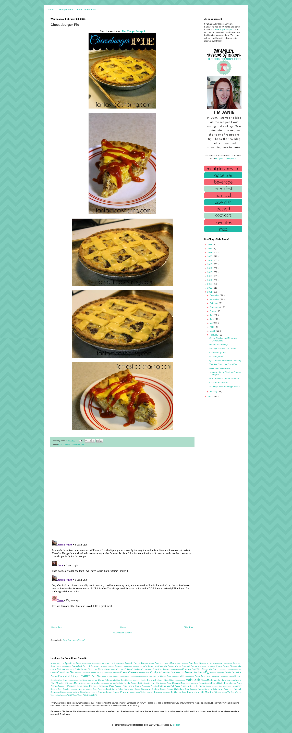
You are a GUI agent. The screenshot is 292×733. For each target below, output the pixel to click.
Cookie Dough (176, 669)
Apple (79, 663)
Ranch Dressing (225, 686)
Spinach (237, 689)
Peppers (72, 686)
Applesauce (87, 663)
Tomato (158, 692)
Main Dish (76, 445)
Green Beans (166, 676)
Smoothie (194, 689)
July (212, 315)
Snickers (208, 689)
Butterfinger (128, 666)
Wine (69, 695)
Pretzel (138, 686)
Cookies (187, 669)
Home (51, 9)
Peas (239, 683)
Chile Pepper (81, 669)
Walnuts (238, 692)
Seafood (156, 689)
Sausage (146, 689)
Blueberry (237, 663)
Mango (204, 680)
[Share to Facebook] (97, 441)
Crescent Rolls (143, 672)
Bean (173, 663)
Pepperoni (62, 686)
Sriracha (71, 692)
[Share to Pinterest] (101, 441)
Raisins (215, 686)
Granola (156, 676)
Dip (196, 672)
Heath (231, 676)
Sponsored (56, 692)
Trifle (180, 692)
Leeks (144, 680)
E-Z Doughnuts (216, 356)
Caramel (186, 666)
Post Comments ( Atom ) (74, 640)
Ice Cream (100, 680)
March (213, 331)
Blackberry (228, 663)
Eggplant (221, 672)
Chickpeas (70, 669)
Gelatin (116, 676)
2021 (210, 252)
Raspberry (236, 686)
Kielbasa (129, 680)
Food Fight (96, 676)
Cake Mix (163, 666)
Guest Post (200, 676)
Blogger (176, 725)
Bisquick (219, 663)
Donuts (201, 672)
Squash (64, 692)
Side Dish (184, 689)
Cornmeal (231, 669)
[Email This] (86, 441)
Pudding (154, 686)
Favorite (67, 445)
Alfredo (54, 663)
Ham (208, 676)
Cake (156, 666)
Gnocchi (134, 676)
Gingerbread (125, 676)
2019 (210, 260)
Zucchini (93, 695)
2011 (210, 292)
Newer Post (56, 627)
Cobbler (113, 669)
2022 (210, 248)
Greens (176, 676)
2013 (210, 284)
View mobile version (122, 633)
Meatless (230, 680)
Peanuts (228, 683)
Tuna (184, 692)
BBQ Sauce (165, 663)
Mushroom (105, 683)
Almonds (61, 663)
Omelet (147, 683)
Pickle (86, 686)
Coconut (120, 669)
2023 (210, 244)
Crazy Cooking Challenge (109, 672)
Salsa (121, 689)
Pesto (80, 686)
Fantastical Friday (68, 676)
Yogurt (85, 695)
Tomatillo (150, 692)
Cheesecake (235, 666)
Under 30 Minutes (204, 692)
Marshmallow (220, 680)
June (212, 319)
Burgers (119, 666)
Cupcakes (176, 672)
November (215, 299)
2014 (210, 280)
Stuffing (94, 692)
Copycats (207, 669)
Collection (136, 669)
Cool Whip (197, 669)
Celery (219, 666)
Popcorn (119, 686)
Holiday (237, 676)
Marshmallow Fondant (219, 368)
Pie (82, 445)
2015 (210, 276)
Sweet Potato (134, 692)
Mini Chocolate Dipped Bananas (224, 379)
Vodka (224, 692)
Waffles (231, 692)
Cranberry (93, 672)
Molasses (83, 683)
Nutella (127, 683)
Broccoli (87, 666)
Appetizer (70, 663)
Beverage (204, 663)
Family (228, 672)
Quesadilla (194, 686)
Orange (163, 683)
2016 (210, 272)
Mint (76, 683)
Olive (141, 683)
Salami (115, 689)
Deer (183, 672)
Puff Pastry (175, 686)
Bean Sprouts (182, 663)
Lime (166, 680)
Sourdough (229, 689)
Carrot (194, 666)
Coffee (128, 669)
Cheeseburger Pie (217, 352)
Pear (235, 683)
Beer (196, 663)
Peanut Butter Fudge (218, 344)
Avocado (129, 663)
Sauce (138, 689)
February (214, 335)
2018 (210, 264)
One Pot (155, 683)
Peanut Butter (217, 683)
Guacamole (190, 676)
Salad (108, 689)
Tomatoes (167, 692)
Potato (131, 686)
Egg (207, 672)
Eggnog (213, 672)
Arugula (110, 663)
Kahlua (117, 680)
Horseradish (74, 680)
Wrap (74, 695)
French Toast (107, 676)
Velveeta (218, 692)
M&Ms (172, 680)
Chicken (61, 669)
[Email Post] (80, 441)
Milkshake (69, 683)
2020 (210, 256)
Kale (122, 680)
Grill (182, 676)
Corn (215, 669)
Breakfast (77, 666)
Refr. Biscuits (64, 689)
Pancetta (195, 683)
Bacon (137, 663)
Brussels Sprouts (107, 666)
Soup (221, 689)
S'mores (101, 689)
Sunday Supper (105, 692)
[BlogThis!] (90, 441)
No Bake (120, 683)
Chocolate (104, 669)
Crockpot (155, 672)
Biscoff (212, 663)
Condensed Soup (149, 669)
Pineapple (104, 686)
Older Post (188, 627)
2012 (210, 288)
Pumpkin (185, 686)
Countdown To (65, 672)
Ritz (91, 689)
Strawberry (85, 692)
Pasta (202, 683)
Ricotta (86, 689)
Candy (178, 666)
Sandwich (129, 689)
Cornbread (222, 669)
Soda (215, 689)
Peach (208, 683)
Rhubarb (74, 689)
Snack (201, 689)
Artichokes (102, 663)
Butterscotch (138, 666)
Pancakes (186, 683)
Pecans (54, 686)
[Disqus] (122, 493)
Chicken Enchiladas (218, 382)
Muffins (97, 683)
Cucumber (166, 672)
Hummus (91, 680)
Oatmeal (135, 683)
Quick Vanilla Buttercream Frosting (225, 360)
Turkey (190, 692)
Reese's (54, 689)
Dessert (189, 672)
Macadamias (180, 680)
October (213, 303)
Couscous (78, 672)
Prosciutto (146, 686)
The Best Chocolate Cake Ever (223, 364)
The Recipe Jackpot (133, 31)
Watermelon (55, 695)
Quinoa (202, 686)
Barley (152, 663)
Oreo (169, 683)
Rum (95, 689)
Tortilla (174, 692)
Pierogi (96, 686)
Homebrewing (57, 680)
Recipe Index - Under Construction (77, 9)
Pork (125, 686)
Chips (95, 669)
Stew (77, 692)
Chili (90, 669)
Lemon (151, 680)
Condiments (164, 669)
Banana (145, 663)
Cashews (202, 666)
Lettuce (159, 680)
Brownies (95, 666)
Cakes (171, 666)
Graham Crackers (145, 676)
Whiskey (63, 695)
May (212, 323)
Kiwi (135, 680)
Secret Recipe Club (169, 689)
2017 (210, 268)
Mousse (90, 683)
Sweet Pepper (121, 692)
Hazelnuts (224, 676)
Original (176, 683)
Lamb (139, 680)
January (214, 391)
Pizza (112, 686)
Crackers (85, 672)
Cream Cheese (128, 672)
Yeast (79, 695)
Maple (210, 680)
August (213, 311)
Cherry (54, 669)
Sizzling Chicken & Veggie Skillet (224, 386)
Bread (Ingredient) (64, 666)
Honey (66, 680)
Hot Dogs (83, 680)
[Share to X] (93, 441)
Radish (209, 686)
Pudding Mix (164, 686)
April (212, 327)
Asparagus (119, 663)
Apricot (95, 663)
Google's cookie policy (225, 158)
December (215, 295)
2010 (210, 396)
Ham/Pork (215, 676)
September (215, 307)
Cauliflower (211, 666)
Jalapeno (109, 680)
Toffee (143, 692)
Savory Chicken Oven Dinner (222, 349)
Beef (60, 445)
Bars (157, 663)
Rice (80, 689)
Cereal (226, 666)
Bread (54, 666)
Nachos (113, 683)
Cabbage (149, 666)
